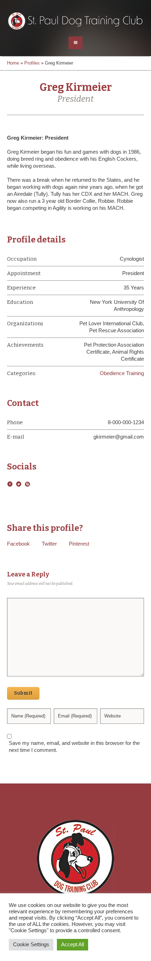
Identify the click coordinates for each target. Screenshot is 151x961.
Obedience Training (122, 373)
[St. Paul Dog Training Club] (76, 21)
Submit (23, 693)
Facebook (18, 544)
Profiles (32, 63)
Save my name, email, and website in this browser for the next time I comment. (74, 746)
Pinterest (79, 544)
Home (13, 63)
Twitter (49, 544)
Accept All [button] (72, 944)
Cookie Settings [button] (31, 944)
